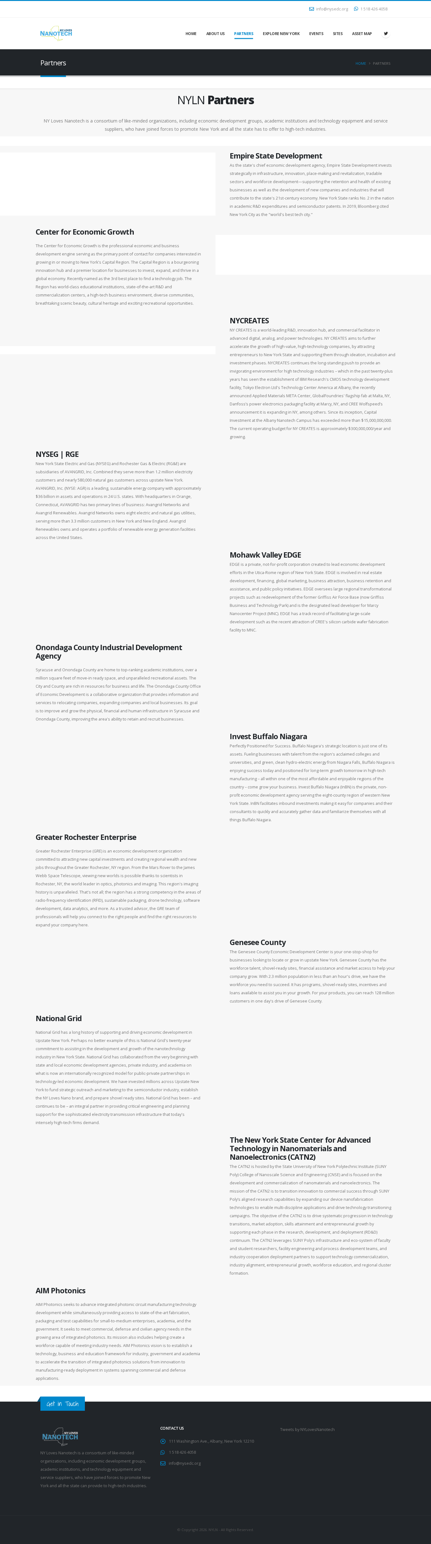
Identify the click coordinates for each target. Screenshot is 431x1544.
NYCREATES (249, 320)
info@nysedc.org (331, 9)
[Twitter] (385, 33)
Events (316, 33)
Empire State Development (276, 156)
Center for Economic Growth (85, 232)
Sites (338, 33)
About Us (215, 33)
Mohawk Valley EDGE (265, 555)
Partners (243, 33)
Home (191, 33)
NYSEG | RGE (57, 454)
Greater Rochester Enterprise (86, 837)
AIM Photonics (60, 1290)
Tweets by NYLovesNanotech (307, 1429)
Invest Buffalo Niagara (268, 736)
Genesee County (258, 942)
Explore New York (281, 33)
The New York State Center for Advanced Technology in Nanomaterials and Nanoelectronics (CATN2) (300, 1148)
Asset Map (362, 33)
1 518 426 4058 (373, 9)
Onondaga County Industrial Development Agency (109, 651)
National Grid (59, 1018)
